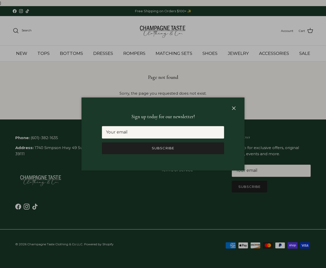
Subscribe (163, 148)
